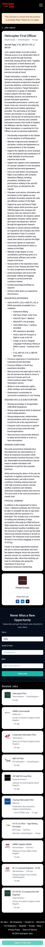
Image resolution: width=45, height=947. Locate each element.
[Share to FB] (17, 601)
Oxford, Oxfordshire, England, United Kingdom (26, 902)
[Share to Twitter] (27, 601)
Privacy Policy (14, 930)
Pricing (32, 926)
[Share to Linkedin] (22, 601)
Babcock (15, 803)
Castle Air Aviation (19, 779)
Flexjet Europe (10, 40)
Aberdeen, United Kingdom (22, 833)
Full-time (26, 830)
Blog (39, 926)
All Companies (16, 922)
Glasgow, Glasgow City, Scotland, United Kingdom (24, 876)
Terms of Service (30, 930)
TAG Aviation (17, 738)
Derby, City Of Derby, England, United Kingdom (26, 743)
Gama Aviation (18, 847)
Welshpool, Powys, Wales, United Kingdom (24, 852)
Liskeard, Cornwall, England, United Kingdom (25, 784)
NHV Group (16, 830)
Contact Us (29, 922)
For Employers (10, 926)
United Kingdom (24, 40)
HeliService (16, 714)
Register (22, 926)
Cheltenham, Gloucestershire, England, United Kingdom (23, 808)
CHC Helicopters (18, 762)
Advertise (40, 922)
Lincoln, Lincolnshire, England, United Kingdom (26, 719)
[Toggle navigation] (41, 5)
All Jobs (4, 922)
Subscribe (22, 674)
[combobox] (22, 639)
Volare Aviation (18, 697)
